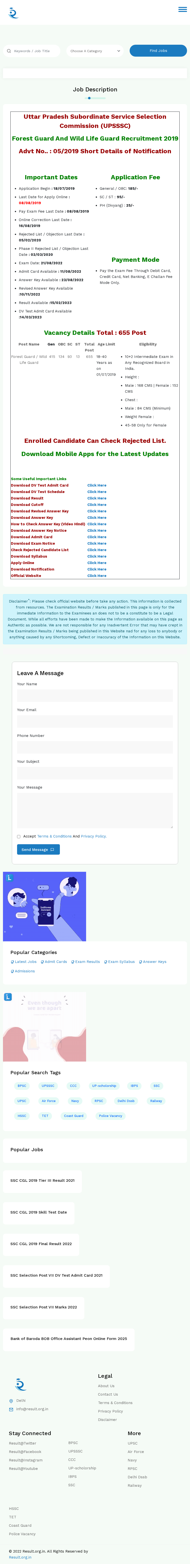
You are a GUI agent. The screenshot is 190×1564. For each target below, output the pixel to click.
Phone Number (31, 735)
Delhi (20, 1400)
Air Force (49, 1101)
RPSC (99, 1101)
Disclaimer (107, 1419)
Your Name (27, 684)
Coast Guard (73, 1116)
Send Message (35, 849)
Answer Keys (154, 961)
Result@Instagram (26, 1460)
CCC (73, 1086)
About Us (106, 1386)
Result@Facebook (25, 1452)
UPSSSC (48, 1086)
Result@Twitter (22, 1443)
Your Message (29, 787)
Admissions (25, 971)
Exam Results (87, 961)
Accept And (65, 836)
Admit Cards (56, 961)
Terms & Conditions (54, 836)
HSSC (22, 1116)
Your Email (26, 710)
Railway (156, 1101)
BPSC (22, 1086)
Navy (75, 1101)
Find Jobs (158, 50)
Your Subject (28, 761)
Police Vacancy (110, 1116)
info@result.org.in (32, 1409)
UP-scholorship (104, 1086)
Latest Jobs (26, 961)
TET (45, 1116)
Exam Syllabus (121, 961)
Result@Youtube (23, 1468)
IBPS (134, 1086)
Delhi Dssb (126, 1101)
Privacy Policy (110, 1411)
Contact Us (108, 1394)
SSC (157, 1086)
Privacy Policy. (94, 836)
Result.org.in (20, 1557)
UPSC (22, 1101)
